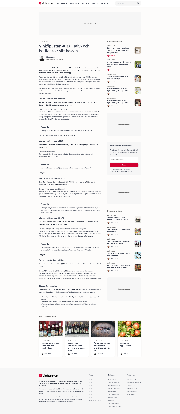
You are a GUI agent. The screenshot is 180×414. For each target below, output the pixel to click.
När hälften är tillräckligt (68, 135)
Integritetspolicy (132, 391)
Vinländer (73, 3)
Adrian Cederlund (113, 403)
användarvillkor (117, 171)
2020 (91, 397)
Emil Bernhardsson (114, 385)
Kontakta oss (131, 385)
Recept (103, 3)
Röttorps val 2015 (47, 290)
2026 (90, 379)
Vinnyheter (61, 3)
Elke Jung (111, 400)
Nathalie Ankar (112, 397)
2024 (90, 385)
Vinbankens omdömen (134, 382)
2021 (90, 394)
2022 (90, 391)
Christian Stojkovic (114, 382)
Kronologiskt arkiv (95, 400)
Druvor (94, 3)
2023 (90, 388)
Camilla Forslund (113, 394)
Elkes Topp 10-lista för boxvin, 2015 (69, 290)
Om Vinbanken (131, 379)
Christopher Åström (114, 406)
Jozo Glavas (112, 379)
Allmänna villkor (132, 388)
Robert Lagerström (114, 388)
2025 (90, 382)
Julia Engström (112, 391)
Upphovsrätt (131, 394)
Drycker (84, 3)
